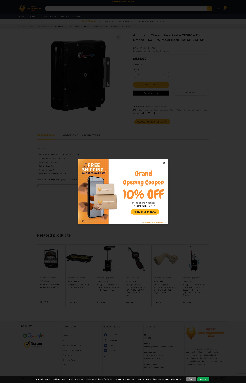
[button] (164, 163)
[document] (123, 191)
